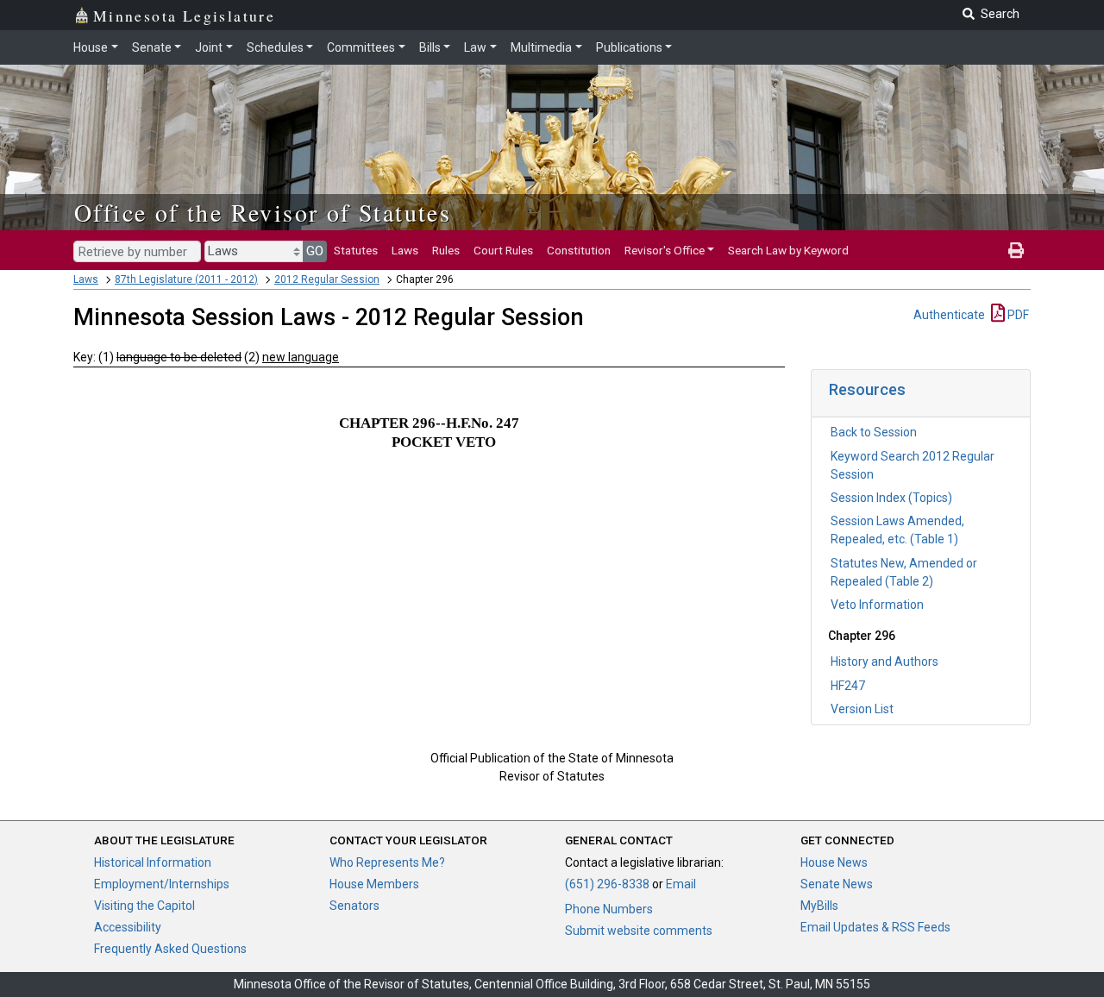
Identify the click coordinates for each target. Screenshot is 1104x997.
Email (681, 884)
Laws (405, 250)
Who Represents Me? (387, 862)
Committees (361, 47)
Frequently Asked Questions (170, 949)
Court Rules (503, 250)
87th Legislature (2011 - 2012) (186, 279)
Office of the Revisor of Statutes (262, 212)
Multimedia (541, 47)
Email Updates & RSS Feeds (875, 927)
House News (834, 862)
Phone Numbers (609, 909)
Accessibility (127, 927)
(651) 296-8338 (607, 884)
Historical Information (152, 862)
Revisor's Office (664, 250)
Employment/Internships (161, 884)
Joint (209, 47)
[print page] (1016, 250)
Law (475, 47)
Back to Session (874, 432)
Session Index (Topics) (891, 498)
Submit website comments (638, 930)
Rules (446, 250)
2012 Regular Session (327, 279)
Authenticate (949, 315)
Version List (862, 709)
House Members (374, 884)
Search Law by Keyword (788, 250)
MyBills (819, 905)
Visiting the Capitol (144, 905)
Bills (430, 47)
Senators (354, 905)
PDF (1017, 315)
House (90, 47)
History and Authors (884, 661)
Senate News (836, 884)
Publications (629, 47)
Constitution (579, 250)
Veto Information (877, 604)
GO (314, 251)
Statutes (356, 250)
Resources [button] (867, 389)
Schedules (275, 47)
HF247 (848, 686)
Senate (152, 47)
